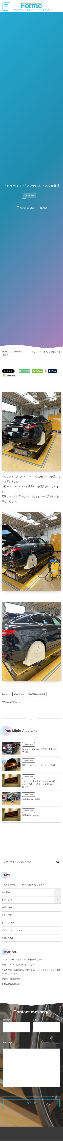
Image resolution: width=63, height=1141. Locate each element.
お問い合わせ (8, 938)
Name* (6, 1019)
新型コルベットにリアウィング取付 (38, 765)
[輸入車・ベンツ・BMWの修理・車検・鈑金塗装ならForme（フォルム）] (31, 5)
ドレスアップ (8, 923)
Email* (36, 1019)
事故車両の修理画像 (36, 694)
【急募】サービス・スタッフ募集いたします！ (23, 885)
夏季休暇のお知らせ (31, 815)
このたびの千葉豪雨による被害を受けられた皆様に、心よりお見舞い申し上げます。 (39, 784)
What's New (29, 196)
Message (7, 1042)
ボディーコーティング (12, 930)
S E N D (31, 1103)
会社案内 (6, 892)
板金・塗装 (7, 915)
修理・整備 (7, 907)
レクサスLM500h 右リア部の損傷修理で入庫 (22, 959)
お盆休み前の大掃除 (31, 799)
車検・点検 (7, 900)
